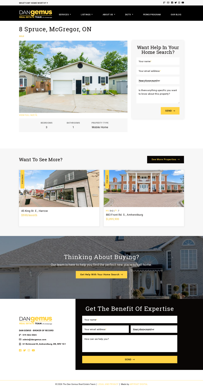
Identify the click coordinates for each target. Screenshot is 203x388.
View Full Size (27, 115)
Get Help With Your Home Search (99, 274)
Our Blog (176, 14)
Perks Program (152, 14)
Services (64, 14)
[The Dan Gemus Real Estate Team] (35, 14)
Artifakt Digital (139, 384)
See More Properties (164, 159)
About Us (108, 14)
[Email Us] (168, 2)
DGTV (128, 14)
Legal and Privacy (108, 384)
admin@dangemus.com (34, 339)
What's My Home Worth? (33, 3)
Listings (86, 14)
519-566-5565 (30, 335)
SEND (168, 110)
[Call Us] (164, 2)
